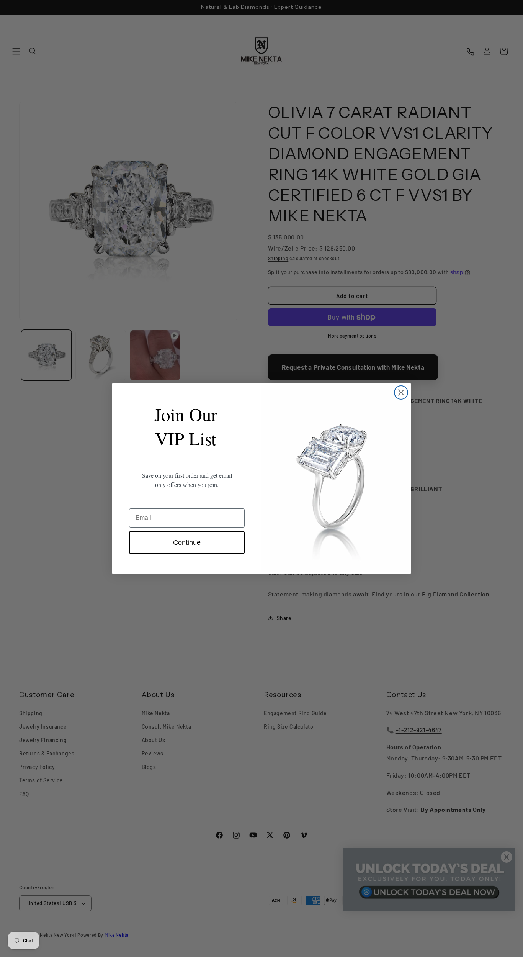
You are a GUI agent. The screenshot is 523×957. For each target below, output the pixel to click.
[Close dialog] (401, 392)
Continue (187, 542)
